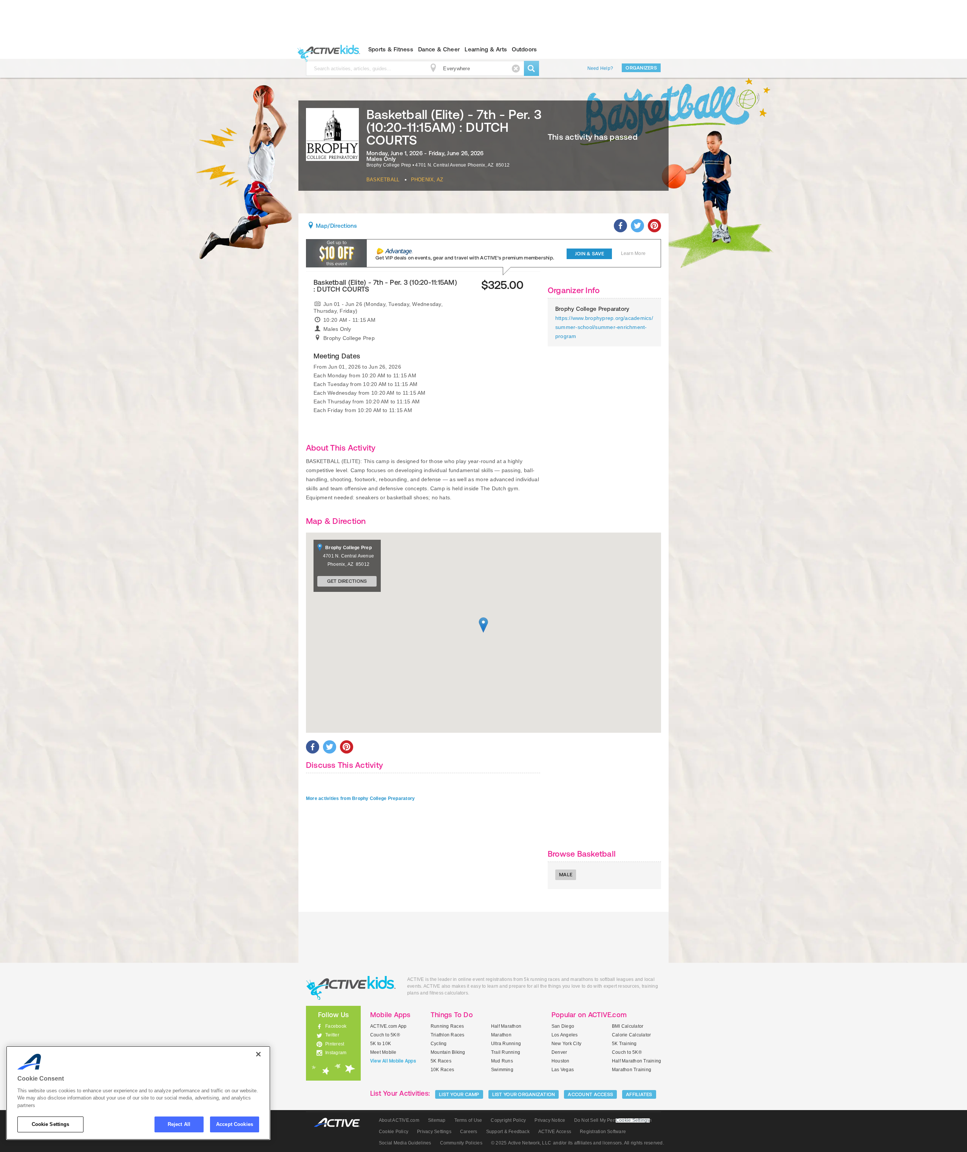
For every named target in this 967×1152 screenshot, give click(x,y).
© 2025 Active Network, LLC (521, 1143)
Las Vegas (562, 1069)
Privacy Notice (549, 1120)
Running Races (447, 1026)
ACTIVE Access (554, 1131)
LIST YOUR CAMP (459, 1094)
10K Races (442, 1069)
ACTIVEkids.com (327, 49)
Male (565, 874)
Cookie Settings (51, 1124)
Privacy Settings (434, 1131)
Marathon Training (631, 1069)
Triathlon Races (448, 1035)
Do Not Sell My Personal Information (613, 1120)
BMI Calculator (627, 1026)
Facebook (335, 1026)
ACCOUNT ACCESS (590, 1094)
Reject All (179, 1124)
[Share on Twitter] (637, 225)
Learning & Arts (486, 49)
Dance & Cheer (439, 49)
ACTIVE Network (341, 1123)
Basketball (382, 179)
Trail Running (505, 1052)
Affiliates (639, 1094)
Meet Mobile (383, 1052)
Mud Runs (502, 1061)
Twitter (332, 1035)
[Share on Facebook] (620, 225)
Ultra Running (506, 1043)
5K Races (441, 1061)
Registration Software (603, 1131)
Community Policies (461, 1143)
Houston (560, 1061)
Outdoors (524, 49)
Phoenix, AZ (427, 179)
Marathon (501, 1035)
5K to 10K (380, 1043)
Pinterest (334, 1044)
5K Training (624, 1043)
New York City (566, 1043)
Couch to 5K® (385, 1035)
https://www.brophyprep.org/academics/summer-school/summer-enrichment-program (604, 327)
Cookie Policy (393, 1131)
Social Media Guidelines (405, 1143)
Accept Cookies (234, 1124)
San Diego (562, 1026)
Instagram (335, 1052)
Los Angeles (564, 1035)
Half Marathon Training (636, 1061)
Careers (468, 1131)
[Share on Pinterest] (654, 225)
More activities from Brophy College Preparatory (360, 798)
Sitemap (437, 1120)
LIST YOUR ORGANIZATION (523, 1094)
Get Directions (347, 581)
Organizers (641, 68)
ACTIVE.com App (388, 1026)
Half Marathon (506, 1026)
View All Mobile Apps (393, 1061)
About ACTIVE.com (399, 1120)
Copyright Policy (508, 1120)
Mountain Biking (448, 1052)
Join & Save (589, 253)
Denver (559, 1052)
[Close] (258, 1054)
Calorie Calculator (631, 1035)
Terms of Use (468, 1120)
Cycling (439, 1043)
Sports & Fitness (390, 49)
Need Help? (600, 68)
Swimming (502, 1069)
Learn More (633, 253)
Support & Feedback (508, 1131)
